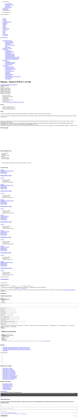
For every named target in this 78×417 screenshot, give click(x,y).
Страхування (8, 78)
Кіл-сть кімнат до (4, 317)
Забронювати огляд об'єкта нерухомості (38, 287)
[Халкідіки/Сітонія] (7, 337)
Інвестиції (5, 60)
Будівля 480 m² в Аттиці (5, 252)
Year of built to (3, 320)
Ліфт (3, 325)
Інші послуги (5, 65)
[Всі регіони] (7, 335)
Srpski (4, 32)
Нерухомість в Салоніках (8, 369)
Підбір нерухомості (9, 66)
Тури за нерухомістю (9, 71)
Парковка (14, 325)
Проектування (8, 52)
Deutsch (4, 25)
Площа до (2, 312)
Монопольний (14, 326)
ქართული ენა (6, 28)
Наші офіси (7, 5)
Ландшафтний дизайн (10, 54)
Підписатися (4, 339)
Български (5, 23)
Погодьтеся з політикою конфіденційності (9, 412)
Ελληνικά (5, 19)
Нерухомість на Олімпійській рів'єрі (10, 375)
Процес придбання (9, 41)
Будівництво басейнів (9, 55)
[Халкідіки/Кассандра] (7, 336)
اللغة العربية (5, 35)
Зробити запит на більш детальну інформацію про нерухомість (15, 287)
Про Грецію (7, 47)
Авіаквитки (7, 73)
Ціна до (2, 310)
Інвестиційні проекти (9, 63)
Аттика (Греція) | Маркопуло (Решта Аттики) (15, 102)
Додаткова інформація (10, 44)
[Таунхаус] (6, 302)
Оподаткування (8, 64)
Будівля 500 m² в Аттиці (5, 237)
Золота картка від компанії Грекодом (13, 76)
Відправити (4, 415)
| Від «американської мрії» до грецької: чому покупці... (16, 347)
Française (5, 27)
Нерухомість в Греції (7, 40)
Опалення (26, 325)
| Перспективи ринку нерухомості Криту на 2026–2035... (17, 349)
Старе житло (71, 325)
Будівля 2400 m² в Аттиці (6, 221)
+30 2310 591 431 (6, 8)
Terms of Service (23, 288)
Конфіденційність (6, 387)
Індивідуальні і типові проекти (11, 59)
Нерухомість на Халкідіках (8, 370)
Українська (5, 34)
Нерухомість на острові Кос (8, 379)
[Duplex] (6, 301)
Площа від (2, 311)
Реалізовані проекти (9, 51)
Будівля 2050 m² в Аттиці (6, 206)
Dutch (4, 26)
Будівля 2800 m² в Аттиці (6, 175)
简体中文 (5, 24)
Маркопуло (15, 84)
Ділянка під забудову (4, 326)
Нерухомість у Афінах (7, 368)
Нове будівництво (53, 325)
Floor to (2, 315)
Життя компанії (8, 6)
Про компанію (8, 3)
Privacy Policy (18, 288)
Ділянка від (2, 322)
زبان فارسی (5, 29)
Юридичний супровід (9, 67)
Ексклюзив (7, 72)
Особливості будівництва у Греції (12, 58)
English (4, 18)
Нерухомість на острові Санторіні (10, 377)
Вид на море (7, 325)
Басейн (31, 325)
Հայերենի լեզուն (7, 21)
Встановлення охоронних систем (12, 56)
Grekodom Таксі (8, 75)
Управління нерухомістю (10, 69)
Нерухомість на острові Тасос (9, 374)
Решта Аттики (10, 84)
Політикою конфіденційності (69, 289)
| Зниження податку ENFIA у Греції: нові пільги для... (16, 348)
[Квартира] (6, 300)
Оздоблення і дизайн (9, 53)
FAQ (6, 46)
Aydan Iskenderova (4, 279)
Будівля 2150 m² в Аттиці (6, 190)
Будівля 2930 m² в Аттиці (6, 268)
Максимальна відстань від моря (7, 321)
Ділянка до (2, 324)
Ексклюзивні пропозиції (8, 385)
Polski (4, 30)
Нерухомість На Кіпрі (7, 48)
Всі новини (5, 350)
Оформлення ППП (9, 42)
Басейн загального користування (41, 325)
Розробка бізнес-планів (10, 62)
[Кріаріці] (7, 338)
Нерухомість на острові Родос (9, 372)
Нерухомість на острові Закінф (9, 373)
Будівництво (5, 49)
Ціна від (2, 309)
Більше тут (2, 394)
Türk (4, 33)
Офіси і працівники (9, 4)
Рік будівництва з (4, 319)
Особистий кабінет (7, 389)
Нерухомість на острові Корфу (9, 371)
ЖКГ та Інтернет (8, 77)
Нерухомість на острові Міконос (9, 376)
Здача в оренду (8, 70)
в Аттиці (2, 177)
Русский (4, 20)
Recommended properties (8, 383)
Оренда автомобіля (9, 74)
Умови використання (7, 388)
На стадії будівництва (62, 325)
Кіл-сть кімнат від (4, 316)
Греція (1, 84)
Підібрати (2, 327)
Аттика (5, 84)
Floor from (2, 314)
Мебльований (20, 325)
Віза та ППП (8, 43)
